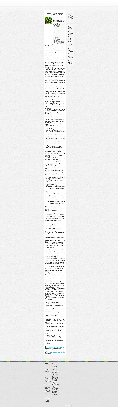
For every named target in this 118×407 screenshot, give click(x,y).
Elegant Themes (67, 405)
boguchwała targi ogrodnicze (55, 365)
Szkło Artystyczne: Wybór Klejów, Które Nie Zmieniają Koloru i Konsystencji (47, 369)
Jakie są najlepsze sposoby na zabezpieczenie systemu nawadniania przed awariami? (59, 42)
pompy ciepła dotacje (54, 386)
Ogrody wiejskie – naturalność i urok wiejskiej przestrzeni (70, 26)
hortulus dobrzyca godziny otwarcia (55, 374)
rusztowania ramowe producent (55, 392)
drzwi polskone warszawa (54, 368)
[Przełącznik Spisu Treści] (64, 23)
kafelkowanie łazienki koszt (54, 377)
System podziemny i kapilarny (56, 28)
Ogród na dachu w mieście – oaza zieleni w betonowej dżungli (70, 61)
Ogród (59, 6)
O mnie (47, 6)
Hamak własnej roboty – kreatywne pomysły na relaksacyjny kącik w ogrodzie (48, 382)
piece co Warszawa (55, 385)
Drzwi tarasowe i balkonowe (70, 17)
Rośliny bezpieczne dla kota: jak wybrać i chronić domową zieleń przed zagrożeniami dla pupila (55, 352)
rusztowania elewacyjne (55, 390)
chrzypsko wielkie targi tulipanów (54, 366)
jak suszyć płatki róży (55, 375)
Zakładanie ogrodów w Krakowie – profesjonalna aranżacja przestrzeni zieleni (70, 16)
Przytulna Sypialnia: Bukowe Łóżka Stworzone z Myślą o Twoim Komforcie (48, 385)
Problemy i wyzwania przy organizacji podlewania (57, 38)
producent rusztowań (53, 387)
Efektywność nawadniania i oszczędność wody (57, 35)
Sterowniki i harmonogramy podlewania (57, 29)
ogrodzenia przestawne (55, 381)
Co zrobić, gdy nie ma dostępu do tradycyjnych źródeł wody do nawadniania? (59, 43)
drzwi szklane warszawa (55, 370)
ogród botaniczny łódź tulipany (54, 383)
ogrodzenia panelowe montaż (55, 381)
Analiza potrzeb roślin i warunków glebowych (57, 25)
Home (45, 6)
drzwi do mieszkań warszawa (55, 367)
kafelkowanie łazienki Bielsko (54, 376)
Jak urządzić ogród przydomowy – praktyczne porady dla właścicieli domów (70, 54)
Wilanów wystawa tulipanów (54, 395)
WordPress (73, 405)
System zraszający (55, 27)
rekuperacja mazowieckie (55, 388)
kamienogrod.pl (56, 15)
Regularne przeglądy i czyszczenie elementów (57, 37)
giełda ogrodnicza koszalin (54, 372)
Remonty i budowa (62, 6)
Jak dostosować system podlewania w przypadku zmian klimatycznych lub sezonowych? (59, 41)
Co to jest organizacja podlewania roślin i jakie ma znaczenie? (58, 24)
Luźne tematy (56, 6)
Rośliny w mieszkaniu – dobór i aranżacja (49, 7)
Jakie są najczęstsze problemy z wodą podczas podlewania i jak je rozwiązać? (58, 40)
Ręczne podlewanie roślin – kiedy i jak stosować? (57, 30)
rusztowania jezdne (54, 391)
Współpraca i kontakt (51, 6)
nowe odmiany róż (54, 379)
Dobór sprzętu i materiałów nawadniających (57, 26)
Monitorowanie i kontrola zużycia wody (56, 36)
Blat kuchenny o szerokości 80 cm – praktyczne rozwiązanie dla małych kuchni (48, 392)
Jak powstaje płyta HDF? (47, 383)
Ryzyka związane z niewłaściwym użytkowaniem (57, 39)
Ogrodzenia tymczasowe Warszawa (55, 382)
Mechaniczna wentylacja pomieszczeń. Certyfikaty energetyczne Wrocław (47, 402)
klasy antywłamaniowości (55, 378)
